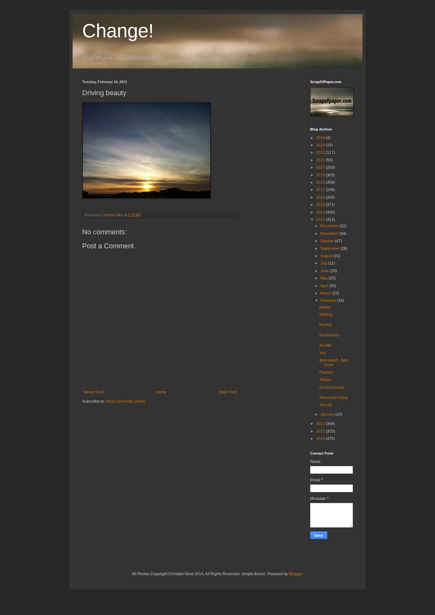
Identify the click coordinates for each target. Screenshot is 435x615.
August (326, 256)
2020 (321, 167)
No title (325, 345)
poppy (324, 307)
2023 (321, 145)
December (329, 226)
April (324, 286)
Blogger (295, 574)
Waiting (325, 314)
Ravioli (325, 324)
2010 (321, 438)
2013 (321, 219)
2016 (321, 197)
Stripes (325, 380)
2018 (321, 182)
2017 (321, 189)
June (325, 271)
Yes (322, 353)
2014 (321, 212)
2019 (321, 175)
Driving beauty (332, 387)
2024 (321, 138)
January (327, 414)
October (327, 241)
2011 (321, 431)
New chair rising (333, 397)
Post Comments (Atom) (126, 401)
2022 (321, 152)
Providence (329, 335)
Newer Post (94, 392)
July (324, 263)
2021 (321, 160)
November (329, 233)
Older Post (227, 392)
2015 (321, 204)
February (328, 300)
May (324, 278)
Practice (326, 372)
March (326, 293)
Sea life (325, 405)
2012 (321, 423)
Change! (118, 30)
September (330, 248)
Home (161, 392)
